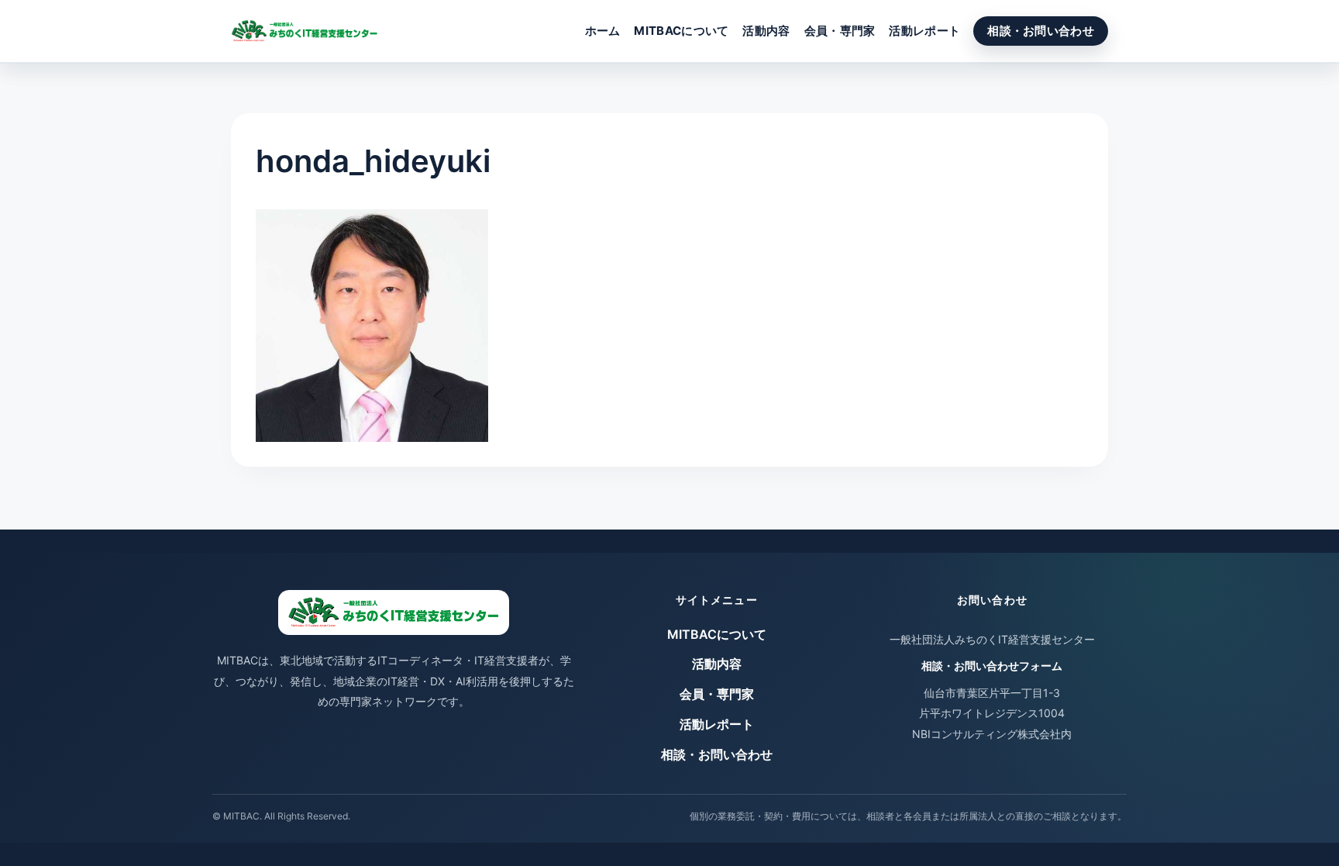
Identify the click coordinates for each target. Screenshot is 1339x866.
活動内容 (766, 30)
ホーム (603, 30)
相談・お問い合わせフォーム (991, 665)
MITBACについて (681, 30)
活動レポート (924, 30)
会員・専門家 (840, 30)
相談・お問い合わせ (1040, 30)
